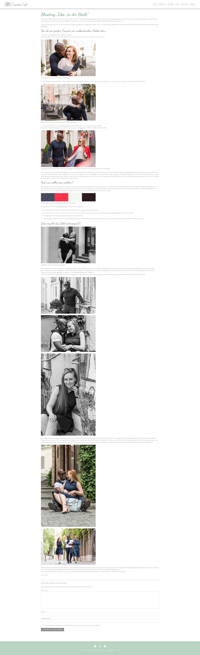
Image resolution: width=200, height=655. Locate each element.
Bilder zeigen (115, 569)
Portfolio (162, 4)
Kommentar (45, 590)
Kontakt (192, 4)
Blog (177, 4)
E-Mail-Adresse (46, 618)
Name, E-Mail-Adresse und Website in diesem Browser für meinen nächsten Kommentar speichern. (71, 625)
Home (155, 4)
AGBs (118, 650)
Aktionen (170, 4)
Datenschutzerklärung (95, 650)
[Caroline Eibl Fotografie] (17, 4)
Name (43, 612)
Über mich (184, 4)
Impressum (110, 650)
